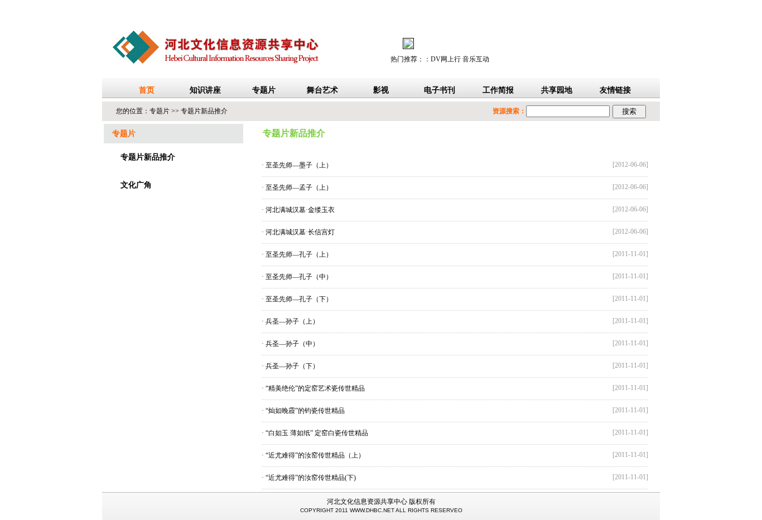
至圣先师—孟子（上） (299, 187)
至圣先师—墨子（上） (299, 165)
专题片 (159, 111)
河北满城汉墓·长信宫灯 (300, 232)
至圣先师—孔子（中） (299, 277)
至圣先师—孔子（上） (299, 254)
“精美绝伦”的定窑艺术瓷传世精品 (315, 388)
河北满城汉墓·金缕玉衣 (300, 210)
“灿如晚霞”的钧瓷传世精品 (305, 411)
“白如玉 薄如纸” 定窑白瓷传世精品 (317, 433)
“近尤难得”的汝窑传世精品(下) (311, 478)
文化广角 (136, 185)
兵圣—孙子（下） (292, 366)
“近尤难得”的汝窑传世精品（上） (315, 455)
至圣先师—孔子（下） (299, 299)
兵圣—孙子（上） (292, 321)
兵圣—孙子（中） (292, 344)
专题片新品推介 (204, 111)
